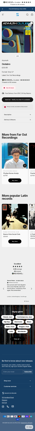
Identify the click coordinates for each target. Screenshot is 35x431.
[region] (17, 288)
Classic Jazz (7, 317)
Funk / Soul (10, 327)
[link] (8, 397)
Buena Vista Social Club (11, 232)
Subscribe (28, 372)
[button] (3, 289)
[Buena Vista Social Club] (15, 217)
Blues (29, 322)
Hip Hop (7, 322)
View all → (17, 339)
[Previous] (3, 9)
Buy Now (15, 180)
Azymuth (5, 60)
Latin (17, 56)
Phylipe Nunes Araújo (10, 171)
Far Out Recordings (13, 75)
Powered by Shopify (26, 422)
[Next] (32, 9)
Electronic (18, 322)
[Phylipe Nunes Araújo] (15, 156)
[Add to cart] (25, 165)
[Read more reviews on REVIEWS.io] (17, 274)
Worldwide (22, 331)
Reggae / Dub (24, 327)
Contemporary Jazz (24, 317)
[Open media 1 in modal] (30, 25)
